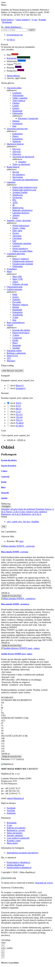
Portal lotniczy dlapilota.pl (18, 862)
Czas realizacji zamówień (18, 838)
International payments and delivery (22, 853)
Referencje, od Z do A (31, 514)
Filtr (3, 527)
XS (18, 403)
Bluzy (20, 385)
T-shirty (4, 471)
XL (19, 414)
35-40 (20, 423)
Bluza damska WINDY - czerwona (14, 552)
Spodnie (21, 388)
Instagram (11, 813)
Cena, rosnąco (26, 511)
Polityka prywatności (16, 828)
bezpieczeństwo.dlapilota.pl (19, 867)
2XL (19, 417)
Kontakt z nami (13, 840)
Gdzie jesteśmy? (23, 19)
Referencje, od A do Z (11, 514)
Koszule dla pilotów (9, 460)
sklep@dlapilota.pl (15, 798)
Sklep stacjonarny (15, 833)
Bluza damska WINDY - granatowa (15, 604)
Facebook (11, 808)
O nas (34, 19)
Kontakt (42, 19)
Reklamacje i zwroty (16, 830)
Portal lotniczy (7, 19)
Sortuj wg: (5, 503)
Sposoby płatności (15, 835)
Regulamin (7, 22)
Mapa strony (12, 843)
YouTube (11, 810)
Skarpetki (5, 493)
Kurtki (3, 482)
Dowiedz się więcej (44, 883)
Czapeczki (5, 476)
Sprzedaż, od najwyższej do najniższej (18, 509)
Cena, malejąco (40, 511)
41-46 (20, 426)
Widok (4, 517)
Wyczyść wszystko (12, 371)
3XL (19, 420)
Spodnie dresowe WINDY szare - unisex (16, 654)
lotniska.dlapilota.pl (15, 865)
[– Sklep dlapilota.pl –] (11, 27)
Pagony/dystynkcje (8, 466)
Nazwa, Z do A (13, 511)
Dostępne (6, 506)
